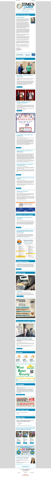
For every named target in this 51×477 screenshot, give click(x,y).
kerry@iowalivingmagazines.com (19, 458)
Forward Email (33, 0)
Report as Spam (32, 472)
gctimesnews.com (30, 425)
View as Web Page (18, 0)
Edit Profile (19, 472)
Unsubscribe (25, 472)
